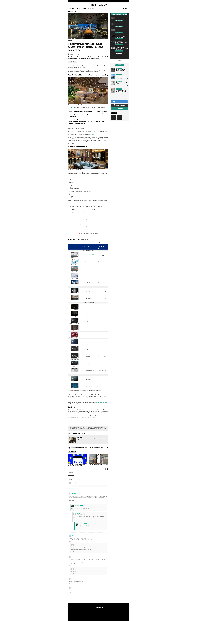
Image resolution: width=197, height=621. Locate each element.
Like (113, 115)
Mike (78, 569)
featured (69, 433)
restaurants (83, 177)
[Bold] (73, 486)
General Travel (73, 11)
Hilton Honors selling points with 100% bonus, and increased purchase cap (121, 83)
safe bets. (92, 134)
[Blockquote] (82, 486)
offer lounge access (91, 242)
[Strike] (77, 486)
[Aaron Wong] (69, 54)
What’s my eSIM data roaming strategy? (98, 464)
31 (127, 85)
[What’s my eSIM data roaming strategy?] (98, 459)
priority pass (83, 433)
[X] (71, 62)
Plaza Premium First (102, 132)
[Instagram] (127, 1)
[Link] (84, 486)
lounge (74, 433)
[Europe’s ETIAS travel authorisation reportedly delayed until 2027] (77, 459)
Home (69, 11)
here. (92, 236)
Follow (119, 115)
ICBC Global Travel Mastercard (101, 402)
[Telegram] (74, 62)
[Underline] (76, 486)
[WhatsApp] (76, 62)
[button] (122, 1)
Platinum (79, 506)
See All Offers (119, 53)
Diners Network (88, 261)
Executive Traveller (71, 107)
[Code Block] (83, 486)
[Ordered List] (79, 486)
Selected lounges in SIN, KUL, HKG (88, 254)
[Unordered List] (80, 486)
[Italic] (74, 486)
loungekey (78, 433)
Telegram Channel (85, 428)
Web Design (104, 614)
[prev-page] (105, 469)
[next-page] (107, 469)
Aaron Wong (72, 54)
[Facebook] (125, 1)
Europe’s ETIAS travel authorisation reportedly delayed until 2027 (76, 465)
